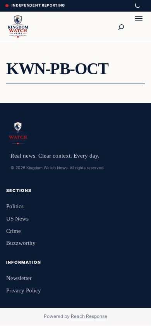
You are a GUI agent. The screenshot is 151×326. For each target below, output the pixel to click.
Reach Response (89, 316)
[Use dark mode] (137, 6)
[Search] (120, 26)
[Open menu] (138, 26)
